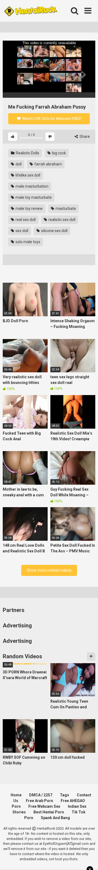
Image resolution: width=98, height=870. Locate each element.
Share (84, 136)
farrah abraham (47, 164)
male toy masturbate (33, 197)
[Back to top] (88, 859)
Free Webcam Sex (44, 806)
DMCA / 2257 (40, 795)
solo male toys (27, 242)
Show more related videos (49, 570)
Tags (64, 795)
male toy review (29, 208)
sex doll (21, 231)
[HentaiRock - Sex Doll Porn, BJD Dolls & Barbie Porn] (30, 11)
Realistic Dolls (27, 153)
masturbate (65, 208)
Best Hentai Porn (48, 812)
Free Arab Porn (39, 801)
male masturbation (31, 186)
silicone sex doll (54, 231)
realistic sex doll (61, 219)
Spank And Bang (55, 818)
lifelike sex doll (27, 175)
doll (18, 164)
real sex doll (25, 219)
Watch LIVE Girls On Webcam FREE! (51, 118)
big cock (58, 153)
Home (16, 795)
